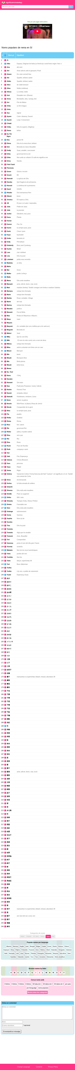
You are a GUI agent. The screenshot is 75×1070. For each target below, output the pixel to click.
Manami (9, 284)
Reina (9, 421)
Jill (8, 203)
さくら (9, 606)
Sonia (9, 515)
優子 (8, 677)
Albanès (8, 946)
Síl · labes (36, 936)
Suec (69, 953)
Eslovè (67, 946)
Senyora (55, 953)
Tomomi (10, 536)
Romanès (48, 953)
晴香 (8, 789)
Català (44, 946)
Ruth (8, 449)
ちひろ (9, 617)
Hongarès (62, 950)
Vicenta (9, 546)
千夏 (8, 694)
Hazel (9, 189)
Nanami (9, 382)
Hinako (9, 192)
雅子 (8, 919)
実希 (8, 747)
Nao (8, 386)
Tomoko (10, 532)
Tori (8, 539)
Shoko (9, 504)
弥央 (8, 750)
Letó (17, 953)
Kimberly (10, 245)
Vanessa (10, 543)
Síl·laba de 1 (37, 984)
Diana (9, 130)
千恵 (8, 701)
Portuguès (41, 953)
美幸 (8, 874)
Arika (9, 106)
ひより (9, 627)
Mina (8, 347)
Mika (8, 337)
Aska (9, 109)
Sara (8, 463)
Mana (9, 280)
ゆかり (9, 648)
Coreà (49, 946)
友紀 (8, 722)
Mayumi (9, 326)
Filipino (18, 950)
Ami (8, 95)
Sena (9, 480)
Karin (9, 231)
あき (8, 578)
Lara (8, 252)
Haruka (9, 182)
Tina (8, 525)
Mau (8, 316)
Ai (7, 60)
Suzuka (9, 522)
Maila (9, 277)
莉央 (8, 891)
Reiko (9, 418)
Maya (9, 319)
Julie (8, 210)
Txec (36, 957)
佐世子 (9, 670)
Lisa (8, 256)
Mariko (9, 298)
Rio (8, 439)
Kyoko (9, 249)
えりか (9, 599)
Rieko (9, 432)
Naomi (9, 393)
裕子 (8, 909)
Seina (9, 470)
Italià (5, 953)
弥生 (8, 754)
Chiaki (9, 123)
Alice (8, 85)
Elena (9, 143)
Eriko (9, 157)
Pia (8, 414)
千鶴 (8, 715)
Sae (8, 453)
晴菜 (8, 786)
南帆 (8, 719)
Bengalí (32, 946)
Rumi (9, 446)
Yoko (9, 553)
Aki (8, 78)
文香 (8, 782)
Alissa (9, 92)
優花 (8, 684)
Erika (9, 154)
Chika (9, 127)
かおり (9, 603)
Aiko (8, 63)
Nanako (9, 379)
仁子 (8, 663)
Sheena (9, 490)
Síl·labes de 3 (59, 984)
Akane (9, 74)
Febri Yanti (11, 164)
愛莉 (8, 775)
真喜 (8, 842)
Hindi (48, 950)
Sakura (9, 460)
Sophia (9, 518)
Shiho (9, 497)
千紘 (8, 712)
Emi (8, 147)
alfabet (22, 936)
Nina (8, 410)
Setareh (9, 487)
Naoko (9, 389)
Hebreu (42, 950)
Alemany (15, 946)
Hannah (10, 178)
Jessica (9, 199)
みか (8, 631)
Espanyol (6, 950)
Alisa (8, 88)
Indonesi (68, 950)
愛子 (8, 768)
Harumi (9, 185)
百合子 (9, 835)
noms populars (43, 988)
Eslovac (60, 946)
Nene (9, 400)
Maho (9, 266)
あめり (9, 582)
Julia (8, 206)
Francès (31, 950)
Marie (9, 294)
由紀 (8, 828)
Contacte (39, 1067)
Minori (9, 351)
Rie (8, 428)
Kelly (8, 242)
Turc (32, 957)
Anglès (22, 946)
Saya (8, 467)
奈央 (8, 743)
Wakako (10, 550)
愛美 (8, 772)
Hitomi (9, 196)
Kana (9, 217)
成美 (8, 779)
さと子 (9, 610)
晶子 (8, 793)
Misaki (9, 358)
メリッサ (10, 641)
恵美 (8, 761)
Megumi (10, 330)
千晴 (8, 705)
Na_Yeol (10, 372)
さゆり (9, 613)
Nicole (9, 407)
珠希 (8, 817)
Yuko (9, 561)
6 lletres (28, 984)
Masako (9, 308)
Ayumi (9, 120)
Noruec (27, 953)
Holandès (54, 950)
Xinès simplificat (60, 957)
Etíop (12, 950)
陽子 (8, 916)
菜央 (8, 895)
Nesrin (9, 403)
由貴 (8, 831)
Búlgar (38, 946)
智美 (8, 796)
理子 (8, 821)
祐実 (8, 852)
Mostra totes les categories (37, 992)
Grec (37, 950)
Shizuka (10, 501)
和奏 (8, 729)
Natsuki (9, 396)
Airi (8, 71)
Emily (9, 150)
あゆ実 (9, 592)
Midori (9, 333)
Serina (9, 483)
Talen (48, 936)
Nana (9, 375)
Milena (9, 344)
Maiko (9, 273)
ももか (9, 645)
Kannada (11, 953)
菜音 (8, 902)
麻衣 (8, 926)
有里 (8, 800)
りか (8, 655)
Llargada (28, 936)
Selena (9, 474)
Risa (8, 442)
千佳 (8, 691)
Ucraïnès (42, 957)
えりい (9, 596)
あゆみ (9, 589)
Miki (8, 340)
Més (53, 936)
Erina (9, 161)
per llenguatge (32, 988)
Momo (9, 368)
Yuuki (9, 575)
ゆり (8, 652)
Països (42, 936)
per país (68, 984)
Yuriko (9, 571)
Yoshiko (10, 557)
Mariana (10, 291)
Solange (10, 511)
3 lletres (7, 984)
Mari (8, 287)
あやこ (9, 585)
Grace (9, 171)
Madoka (10, 263)
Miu (8, 361)
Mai (8, 270)
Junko (9, 214)
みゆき (9, 634)
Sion (8, 508)
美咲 (8, 870)
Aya (8, 113)
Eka (8, 140)
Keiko (9, 238)
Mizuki (9, 365)
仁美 (8, 666)
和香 (8, 736)
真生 (8, 845)
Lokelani (10, 259)
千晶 (8, 708)
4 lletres (14, 984)
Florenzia (10, 168)
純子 (8, 859)
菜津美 (9, 898)
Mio (8, 354)
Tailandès (21, 957)
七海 (8, 659)
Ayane (9, 116)
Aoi (8, 102)
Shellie (9, 494)
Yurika (9, 568)
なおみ (9, 620)
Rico (8, 425)
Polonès (33, 953)
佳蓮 (8, 673)
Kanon (9, 224)
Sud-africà (63, 953)
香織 (8, 923)
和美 (8, 733)
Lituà (21, 953)
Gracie (9, 175)
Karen (9, 228)
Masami (9, 312)
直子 (8, 838)
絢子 (8, 863)
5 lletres (21, 984)
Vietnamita (50, 957)
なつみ (9, 624)
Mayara (9, 323)
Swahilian (13, 957)
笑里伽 (9, 856)
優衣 (8, 687)
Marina (9, 305)
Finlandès (24, 950)
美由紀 (9, 881)
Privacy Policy (53, 1067)
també (27, 957)
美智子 (9, 877)
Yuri (8, 564)
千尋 (8, 698)
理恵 (8, 824)
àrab (27, 946)
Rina (8, 435)
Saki (8, 456)
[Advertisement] (37, 15)
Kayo (9, 235)
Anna (9, 99)
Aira (8, 67)
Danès (55, 946)
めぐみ (9, 638)
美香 (8, 884)
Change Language (23, 1067)
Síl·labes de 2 (47, 984)
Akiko (9, 81)
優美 (8, 680)
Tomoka (10, 529)
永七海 (9, 810)
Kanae (9, 221)
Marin (9, 301)
